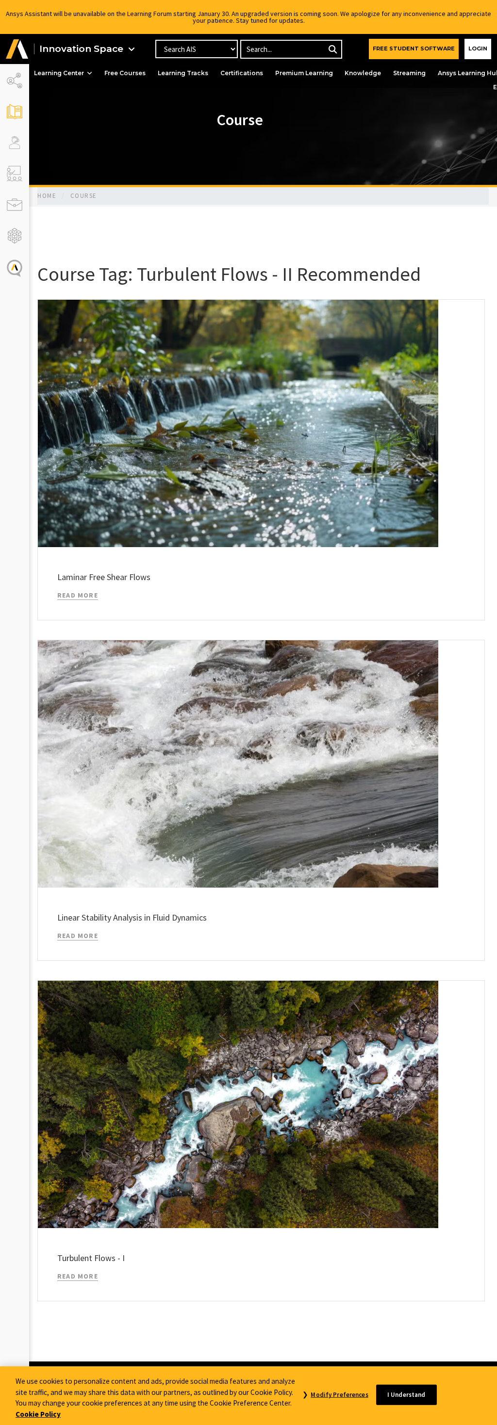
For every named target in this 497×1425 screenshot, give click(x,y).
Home (46, 196)
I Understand (406, 1395)
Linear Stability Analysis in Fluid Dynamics (132, 917)
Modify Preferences (339, 1395)
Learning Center (59, 73)
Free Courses (125, 73)
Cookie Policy (38, 1414)
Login (477, 48)
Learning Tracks (183, 73)
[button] (17, 49)
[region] (248, 1395)
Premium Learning (304, 73)
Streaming (409, 73)
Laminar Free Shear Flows (103, 577)
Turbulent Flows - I (91, 1257)
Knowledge (363, 73)
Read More (77, 595)
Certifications (241, 73)
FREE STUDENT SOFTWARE (414, 48)
